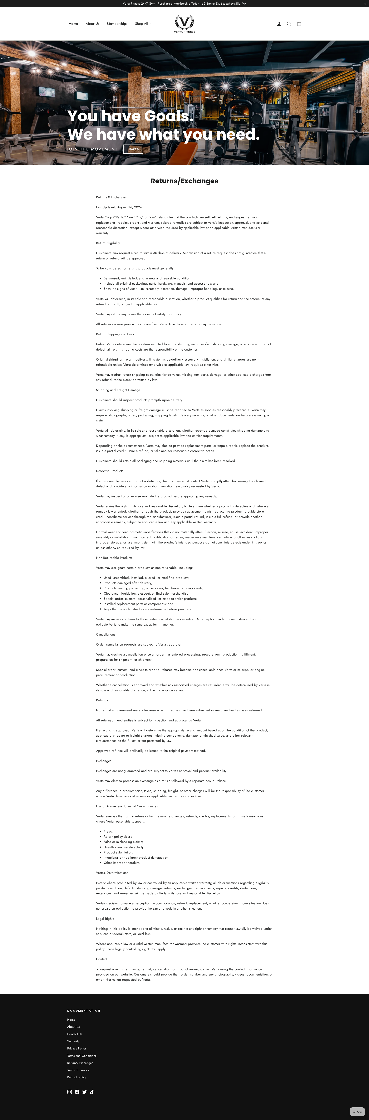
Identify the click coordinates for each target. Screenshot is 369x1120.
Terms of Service (78, 1070)
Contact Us (74, 1034)
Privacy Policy (76, 1048)
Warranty (73, 1041)
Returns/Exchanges (80, 1063)
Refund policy (76, 1077)
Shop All (142, 23)
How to (133, 149)
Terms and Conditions (81, 1056)
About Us (92, 23)
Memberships (117, 23)
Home (73, 23)
